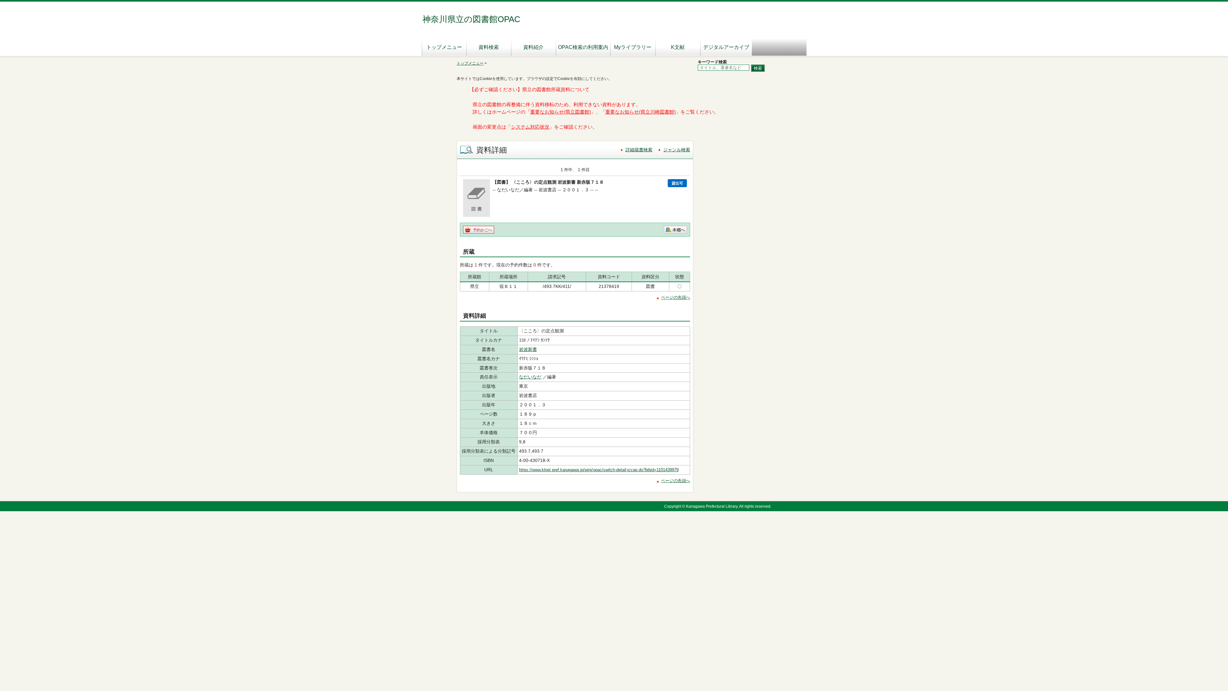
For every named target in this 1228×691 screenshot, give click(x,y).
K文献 (678, 47)
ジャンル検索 (676, 149)
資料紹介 (533, 47)
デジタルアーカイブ (726, 47)
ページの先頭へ (675, 297)
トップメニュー (444, 47)
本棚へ (679, 229)
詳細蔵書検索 (639, 149)
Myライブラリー (632, 47)
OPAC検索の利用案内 (583, 47)
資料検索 (488, 47)
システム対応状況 (530, 127)
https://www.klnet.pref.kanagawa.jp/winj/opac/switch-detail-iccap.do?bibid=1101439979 (599, 469)
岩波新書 (528, 349)
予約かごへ (482, 230)
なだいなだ (530, 376)
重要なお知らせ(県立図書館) (560, 112)
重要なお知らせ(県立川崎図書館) (640, 112)
